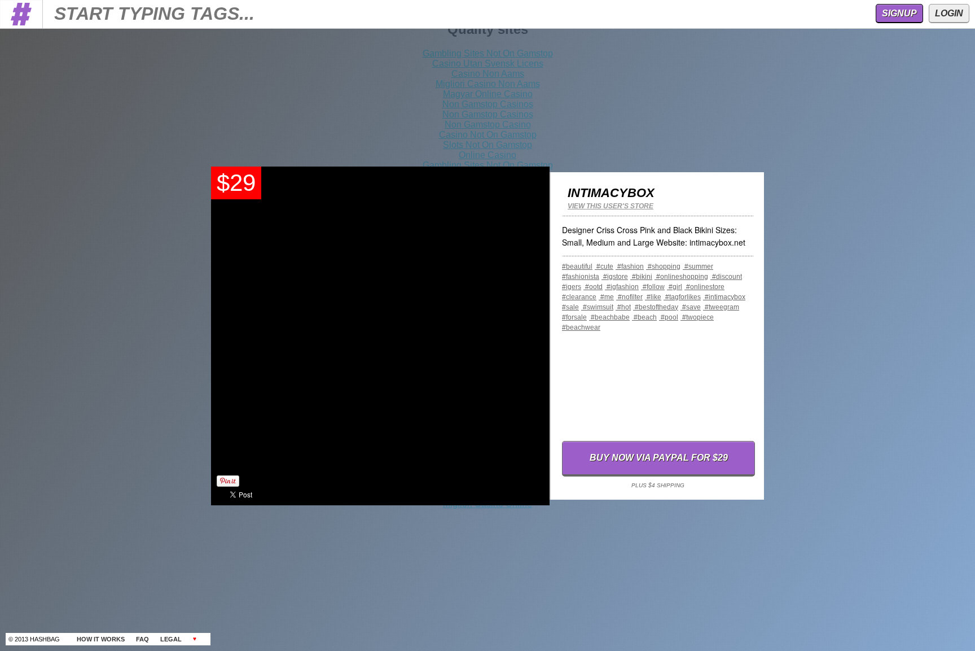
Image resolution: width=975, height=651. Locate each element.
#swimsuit (597, 307)
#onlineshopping (681, 277)
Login (949, 13)
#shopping (663, 266)
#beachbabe (609, 317)
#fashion (630, 266)
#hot (623, 307)
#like (653, 297)
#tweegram (721, 307)
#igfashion (622, 287)
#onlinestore (704, 287)
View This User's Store (610, 206)
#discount (726, 277)
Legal (171, 639)
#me (606, 297)
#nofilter (629, 297)
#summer (698, 266)
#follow (653, 287)
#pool (668, 317)
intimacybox (611, 193)
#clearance (579, 297)
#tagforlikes (682, 297)
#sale (570, 307)
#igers (571, 287)
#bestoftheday (655, 307)
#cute (604, 266)
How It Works (101, 639)
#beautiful (577, 266)
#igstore (614, 277)
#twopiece (697, 317)
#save (690, 307)
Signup (899, 13)
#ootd (593, 287)
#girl (674, 287)
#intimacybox (724, 297)
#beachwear (581, 327)
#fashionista (580, 277)
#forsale (574, 317)
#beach (644, 317)
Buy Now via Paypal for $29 (659, 457)
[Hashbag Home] (21, 25)
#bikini (641, 277)
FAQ (142, 639)
